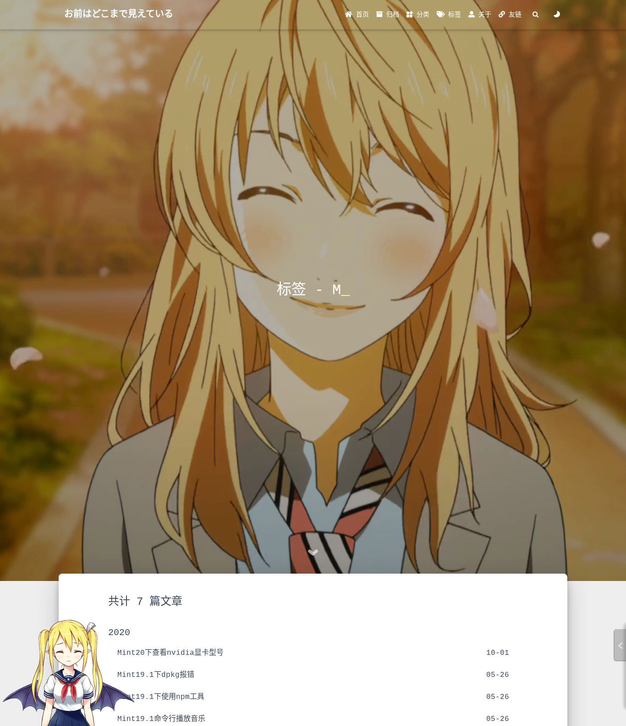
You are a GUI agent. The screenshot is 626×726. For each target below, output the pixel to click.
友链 (513, 14)
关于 (483, 14)
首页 (360, 14)
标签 (453, 14)
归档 (391, 14)
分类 (421, 14)
